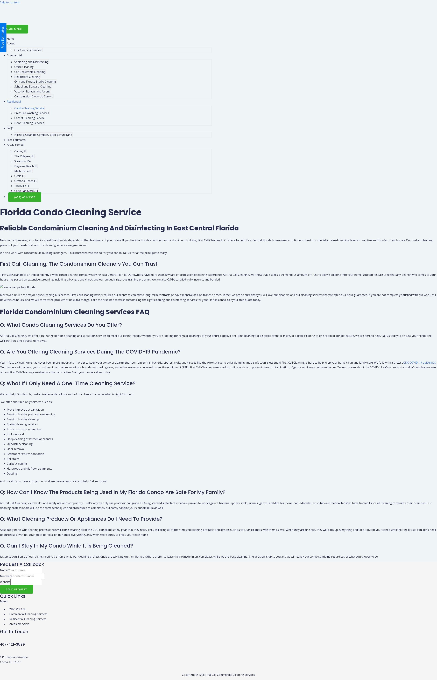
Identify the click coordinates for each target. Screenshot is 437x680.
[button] (218, 601)
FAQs (10, 128)
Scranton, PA (22, 161)
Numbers (6, 576)
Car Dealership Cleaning (29, 72)
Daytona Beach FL (25, 166)
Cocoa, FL (20, 151)
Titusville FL (22, 186)
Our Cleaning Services (28, 50)
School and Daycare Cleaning (32, 86)
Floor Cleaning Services (29, 123)
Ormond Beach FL (25, 181)
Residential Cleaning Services (27, 619)
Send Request (16, 589)
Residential (14, 101)
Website (5, 582)
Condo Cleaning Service (29, 108)
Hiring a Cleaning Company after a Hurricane (43, 135)
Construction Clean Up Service (33, 96)
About (11, 43)
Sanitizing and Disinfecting (31, 62)
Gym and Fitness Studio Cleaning (35, 81)
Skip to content (9, 2)
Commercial (14, 55)
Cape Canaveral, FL (26, 191)
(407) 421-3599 (24, 197)
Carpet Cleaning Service (29, 118)
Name (5, 570)
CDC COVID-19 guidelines (419, 362)
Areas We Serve (19, 624)
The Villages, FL (24, 156)
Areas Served (15, 144)
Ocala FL (19, 176)
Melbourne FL (23, 171)
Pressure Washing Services (31, 113)
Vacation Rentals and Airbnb (32, 91)
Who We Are (17, 609)
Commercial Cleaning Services (28, 614)
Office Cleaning (24, 67)
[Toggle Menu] (24, 44)
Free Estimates (16, 140)
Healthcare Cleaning (27, 77)
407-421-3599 (12, 644)
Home (11, 39)
